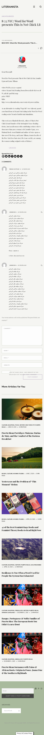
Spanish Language (8, 612)
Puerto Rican (25, 565)
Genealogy (19, 610)
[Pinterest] (12, 156)
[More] (21, 156)
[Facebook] (3, 156)
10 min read (20, 661)
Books (4, 473)
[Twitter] (6, 156)
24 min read (21, 427)
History (22, 425)
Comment (7, 328)
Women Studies (18, 473)
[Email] (15, 156)
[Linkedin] (9, 156)
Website (7, 365)
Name (6, 350)
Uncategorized (8, 16)
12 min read (18, 567)
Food (17, 425)
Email (6, 358)
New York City (30, 425)
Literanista (12, 148)
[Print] (18, 156)
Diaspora (11, 425)
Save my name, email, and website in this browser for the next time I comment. (23, 373)
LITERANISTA (10, 7)
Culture (4, 425)
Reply (41, 169)
